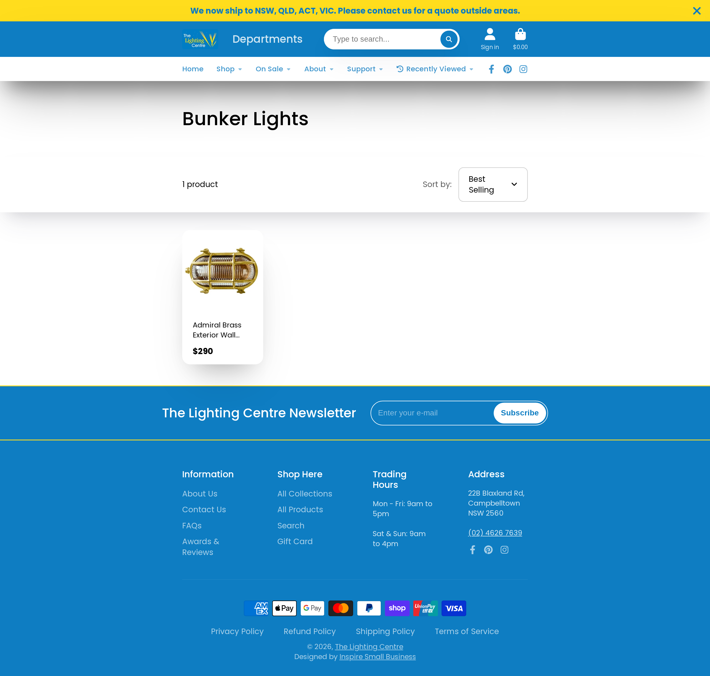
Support (361, 69)
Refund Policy (310, 631)
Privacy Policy (237, 631)
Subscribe (520, 412)
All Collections (304, 493)
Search (291, 525)
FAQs (192, 525)
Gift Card (295, 541)
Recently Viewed (436, 69)
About (315, 69)
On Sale (269, 69)
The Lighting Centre (369, 647)
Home (193, 69)
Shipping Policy (385, 631)
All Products (300, 509)
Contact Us (204, 509)
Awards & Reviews (200, 547)
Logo (200, 39)
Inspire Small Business (377, 657)
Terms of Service (467, 631)
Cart (520, 39)
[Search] (448, 39)
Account (490, 39)
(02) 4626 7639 (495, 533)
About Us (199, 493)
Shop (226, 69)
